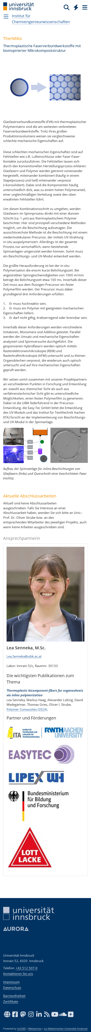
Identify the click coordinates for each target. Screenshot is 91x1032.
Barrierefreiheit (14, 996)
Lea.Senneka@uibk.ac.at (24, 656)
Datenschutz (12, 987)
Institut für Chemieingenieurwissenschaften (41, 18)
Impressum (11, 982)
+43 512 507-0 (26, 968)
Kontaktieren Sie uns (18, 974)
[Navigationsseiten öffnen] (6, 16)
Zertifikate (10, 1001)
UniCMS (21, 1028)
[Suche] (66, 7)
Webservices (34, 1028)
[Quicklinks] (76, 7)
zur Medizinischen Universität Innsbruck (66, 1028)
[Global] (75, 6)
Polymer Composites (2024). (27, 709)
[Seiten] (84, 7)
